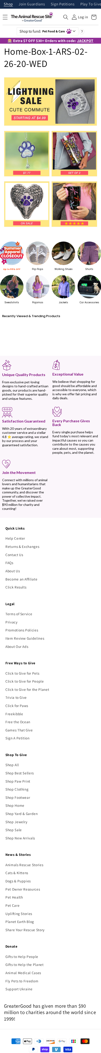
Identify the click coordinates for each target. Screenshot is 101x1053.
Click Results (16, 587)
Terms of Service (18, 613)
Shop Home (14, 805)
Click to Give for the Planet (27, 689)
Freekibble (14, 713)
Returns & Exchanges (22, 546)
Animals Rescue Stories (24, 864)
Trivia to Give (16, 697)
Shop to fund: (42, 31)
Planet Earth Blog (19, 921)
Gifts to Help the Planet (24, 964)
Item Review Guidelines (24, 638)
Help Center (15, 538)
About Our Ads (16, 646)
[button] (65, 17)
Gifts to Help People (21, 956)
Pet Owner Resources (22, 889)
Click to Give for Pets (22, 673)
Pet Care (12, 905)
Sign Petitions (63, 4)
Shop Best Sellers (19, 773)
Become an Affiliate (21, 579)
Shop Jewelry (16, 821)
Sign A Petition (17, 738)
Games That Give (19, 730)
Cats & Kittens (16, 872)
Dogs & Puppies (18, 881)
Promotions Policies (21, 630)
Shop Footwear (17, 797)
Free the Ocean (17, 721)
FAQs (9, 562)
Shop (8, 4)
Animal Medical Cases (23, 972)
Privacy (11, 622)
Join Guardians (32, 4)
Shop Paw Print (17, 781)
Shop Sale (13, 829)
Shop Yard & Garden (21, 813)
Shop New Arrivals (20, 838)
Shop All (12, 764)
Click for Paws (16, 705)
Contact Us (14, 554)
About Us (12, 571)
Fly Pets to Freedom (22, 981)
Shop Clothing (17, 789)
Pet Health (14, 897)
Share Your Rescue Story (25, 929)
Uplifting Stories (18, 913)
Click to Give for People (24, 681)
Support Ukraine (19, 989)
